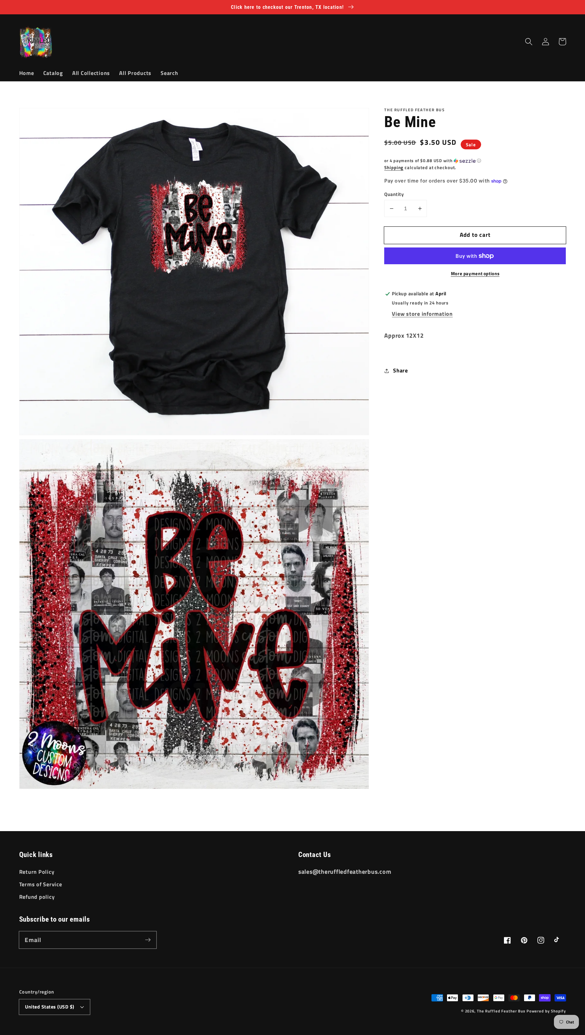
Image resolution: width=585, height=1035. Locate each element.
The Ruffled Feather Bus (501, 1011)
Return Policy (37, 872)
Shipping (393, 167)
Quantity (394, 194)
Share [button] (400, 370)
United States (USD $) (49, 1006)
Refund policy (37, 897)
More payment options (475, 274)
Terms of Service (40, 884)
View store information (422, 314)
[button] (528, 41)
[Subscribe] (148, 939)
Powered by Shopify (546, 1011)
